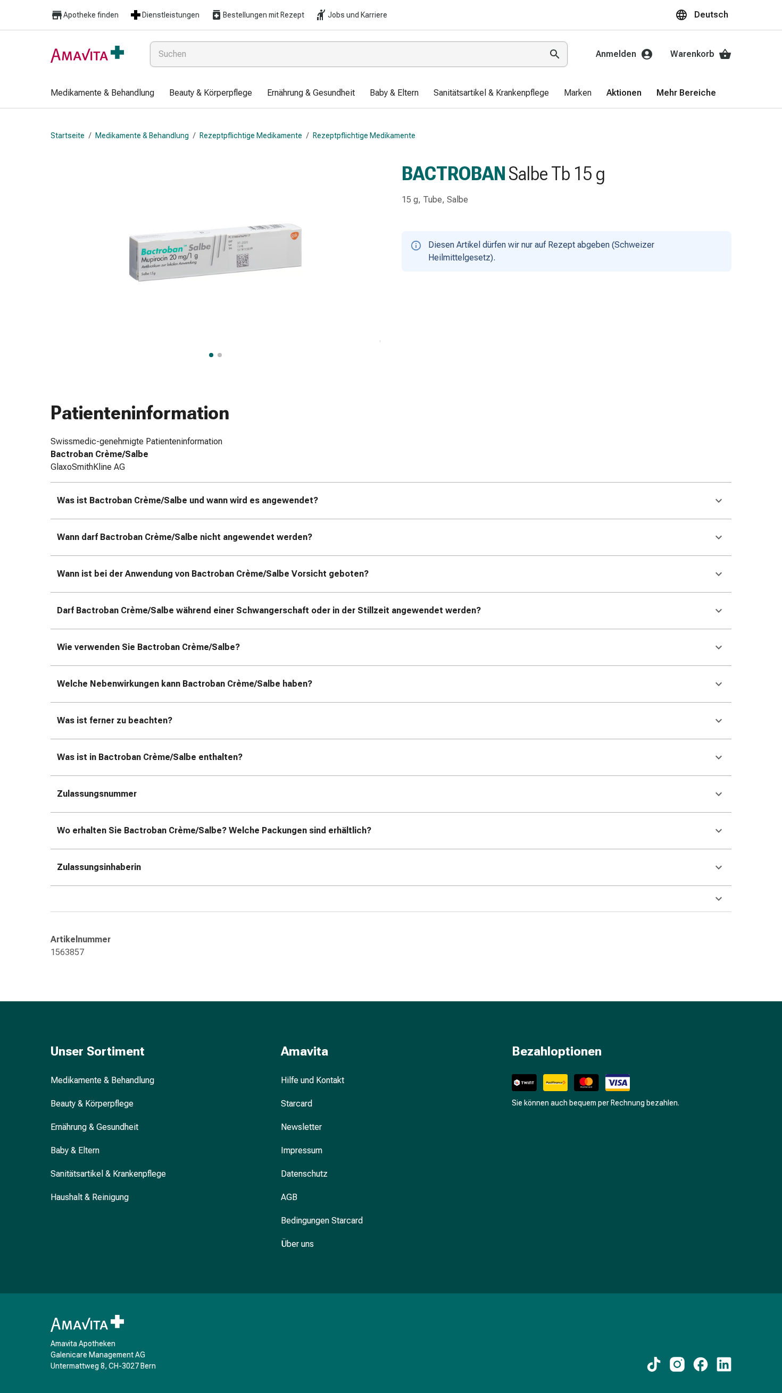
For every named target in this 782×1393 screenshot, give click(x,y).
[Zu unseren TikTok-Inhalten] (653, 1364)
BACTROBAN (454, 174)
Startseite (68, 135)
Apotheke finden (91, 15)
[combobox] (344, 54)
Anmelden (616, 54)
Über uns (297, 1244)
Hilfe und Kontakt (312, 1080)
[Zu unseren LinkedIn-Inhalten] (724, 1364)
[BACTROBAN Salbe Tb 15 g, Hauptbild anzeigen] (211, 355)
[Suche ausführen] (555, 54)
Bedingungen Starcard (322, 1220)
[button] (703, 15)
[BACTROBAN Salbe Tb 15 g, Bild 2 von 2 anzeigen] (220, 355)
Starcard (296, 1104)
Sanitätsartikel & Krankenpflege (108, 1174)
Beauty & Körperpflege (92, 1104)
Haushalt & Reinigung (90, 1197)
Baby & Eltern (75, 1150)
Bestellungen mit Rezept (263, 15)
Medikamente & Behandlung (142, 135)
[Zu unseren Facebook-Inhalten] (700, 1364)
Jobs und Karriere (357, 15)
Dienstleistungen (170, 15)
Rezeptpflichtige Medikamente (250, 135)
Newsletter (301, 1127)
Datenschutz (304, 1174)
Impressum (301, 1150)
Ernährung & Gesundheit (94, 1127)
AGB (289, 1197)
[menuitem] (102, 93)
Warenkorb (692, 54)
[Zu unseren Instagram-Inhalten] (677, 1364)
